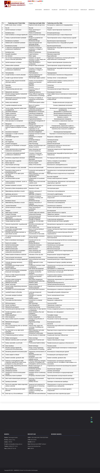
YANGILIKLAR (83, 9)
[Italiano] (34, 1)
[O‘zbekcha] (42, 1)
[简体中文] (30, 1)
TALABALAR (54, 9)
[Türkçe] (41, 1)
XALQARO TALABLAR (74, 9)
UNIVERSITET (47, 9)
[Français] (31, 1)
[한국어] (37, 1)
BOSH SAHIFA (38, 9)
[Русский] (38, 1)
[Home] (14, 2)
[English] (28, 1)
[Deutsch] (32, 1)
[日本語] (35, 1)
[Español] (39, 1)
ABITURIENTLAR (63, 9)
